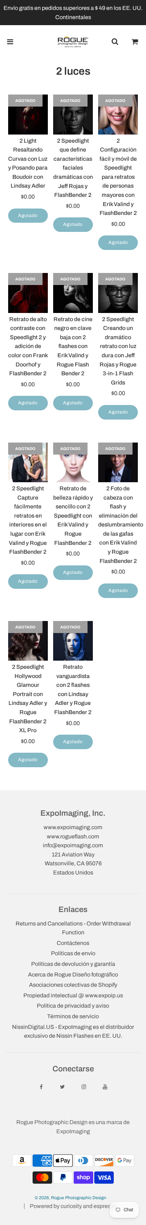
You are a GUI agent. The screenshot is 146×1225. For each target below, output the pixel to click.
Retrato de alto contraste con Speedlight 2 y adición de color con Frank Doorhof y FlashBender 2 (28, 346)
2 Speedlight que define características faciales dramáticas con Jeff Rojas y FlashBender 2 (73, 168)
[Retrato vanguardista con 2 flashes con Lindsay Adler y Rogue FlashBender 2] (73, 641)
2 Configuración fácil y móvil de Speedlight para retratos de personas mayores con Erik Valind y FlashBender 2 (118, 177)
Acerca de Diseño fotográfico (73, 975)
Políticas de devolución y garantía (73, 964)
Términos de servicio (73, 1016)
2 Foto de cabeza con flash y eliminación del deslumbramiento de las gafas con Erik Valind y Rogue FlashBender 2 (120, 524)
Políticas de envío (73, 953)
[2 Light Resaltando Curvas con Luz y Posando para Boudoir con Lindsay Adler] (28, 114)
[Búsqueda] (115, 42)
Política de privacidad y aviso (73, 1006)
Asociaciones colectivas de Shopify (73, 985)
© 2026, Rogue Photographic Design (70, 1197)
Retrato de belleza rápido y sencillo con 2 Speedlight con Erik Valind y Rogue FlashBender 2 (73, 515)
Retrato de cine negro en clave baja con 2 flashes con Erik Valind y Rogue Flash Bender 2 (73, 346)
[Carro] (135, 42)
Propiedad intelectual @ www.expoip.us (73, 995)
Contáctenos (73, 943)
